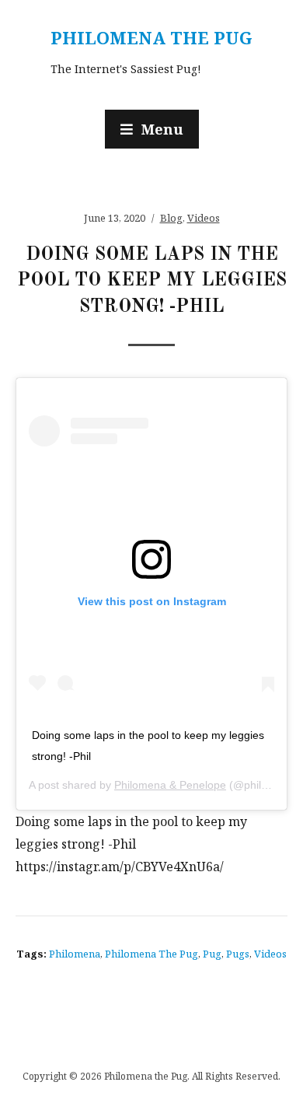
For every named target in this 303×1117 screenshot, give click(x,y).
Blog (171, 218)
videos (270, 954)
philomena (74, 954)
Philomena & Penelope (170, 785)
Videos (203, 218)
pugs (237, 954)
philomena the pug (151, 954)
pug (212, 954)
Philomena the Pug (151, 37)
